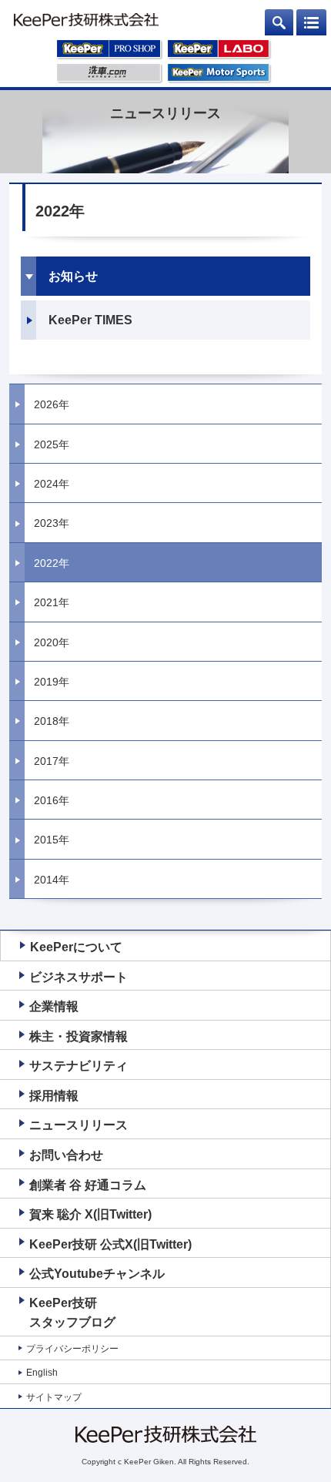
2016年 (51, 800)
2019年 (51, 682)
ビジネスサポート (78, 977)
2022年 (51, 563)
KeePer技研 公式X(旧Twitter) (110, 1244)
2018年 (51, 721)
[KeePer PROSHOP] (109, 51)
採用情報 (54, 1095)
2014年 (51, 879)
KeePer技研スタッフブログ (72, 1312)
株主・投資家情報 (78, 1036)
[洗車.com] (109, 75)
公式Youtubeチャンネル (97, 1273)
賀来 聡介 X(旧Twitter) (90, 1214)
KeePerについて (76, 947)
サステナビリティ (78, 1065)
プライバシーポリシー (72, 1348)
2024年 (51, 484)
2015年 (51, 839)
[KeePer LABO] (219, 51)
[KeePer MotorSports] (219, 75)
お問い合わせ (66, 1155)
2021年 (51, 602)
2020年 (51, 642)
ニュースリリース (78, 1125)
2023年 (51, 523)
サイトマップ (54, 1397)
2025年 (51, 444)
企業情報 (54, 1006)
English (42, 1372)
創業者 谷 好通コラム (87, 1185)
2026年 (51, 404)
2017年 (51, 761)
